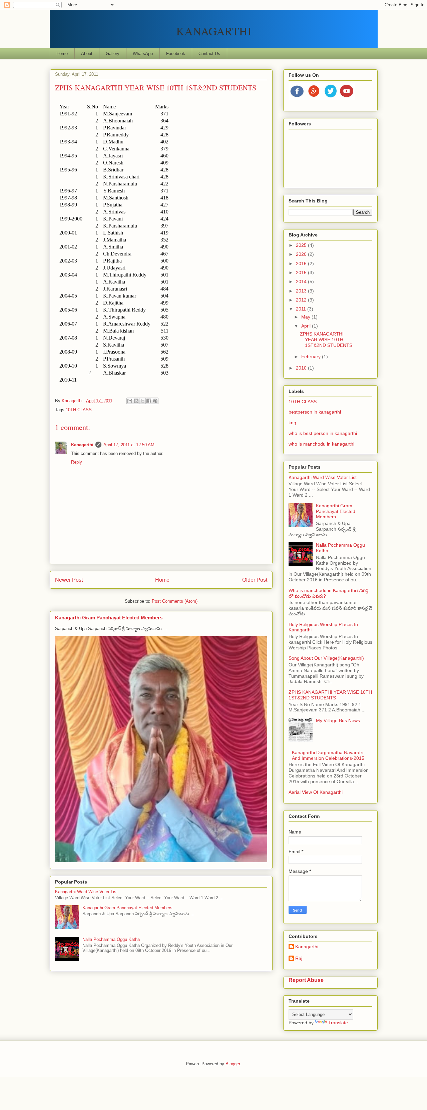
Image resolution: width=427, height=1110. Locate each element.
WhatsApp (143, 53)
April (306, 326)
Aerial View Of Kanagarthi (316, 792)
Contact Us (209, 53)
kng (292, 422)
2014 (302, 281)
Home (62, 53)
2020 (302, 254)
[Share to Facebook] (148, 401)
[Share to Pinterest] (155, 401)
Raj (298, 958)
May (306, 317)
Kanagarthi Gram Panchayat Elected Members (108, 617)
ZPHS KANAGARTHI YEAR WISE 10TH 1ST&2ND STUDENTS (326, 339)
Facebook (175, 53)
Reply (76, 462)
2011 (301, 309)
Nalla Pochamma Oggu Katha (111, 939)
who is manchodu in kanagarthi (321, 444)
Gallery (112, 53)
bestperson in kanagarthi (315, 412)
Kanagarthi (82, 444)
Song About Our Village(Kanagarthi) (326, 658)
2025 (302, 245)
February (311, 356)
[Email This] (129, 401)
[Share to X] (142, 401)
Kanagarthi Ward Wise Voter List (86, 891)
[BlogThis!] (136, 401)
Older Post (254, 580)
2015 (302, 272)
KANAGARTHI (213, 31)
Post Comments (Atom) (174, 601)
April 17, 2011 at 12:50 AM (128, 444)
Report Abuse (306, 980)
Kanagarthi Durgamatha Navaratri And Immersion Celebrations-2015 (328, 755)
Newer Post (69, 580)
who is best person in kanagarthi (323, 433)
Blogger (233, 1063)
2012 (302, 300)
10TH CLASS (79, 409)
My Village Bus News (338, 720)
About (86, 53)
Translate (338, 1022)
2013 (302, 291)
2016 (302, 263)
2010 (302, 368)
